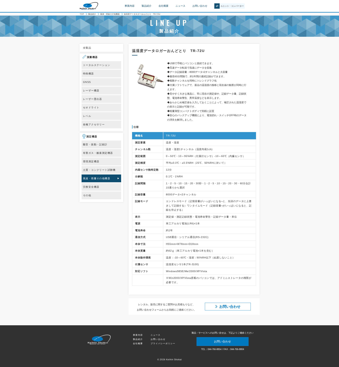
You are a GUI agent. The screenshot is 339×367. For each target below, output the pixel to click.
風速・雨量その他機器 (110, 14)
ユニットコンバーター (232, 6)
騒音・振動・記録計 (95, 144)
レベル (87, 116)
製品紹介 (146, 5)
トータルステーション (96, 65)
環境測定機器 (91, 161)
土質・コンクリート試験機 (99, 169)
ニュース (180, 5)
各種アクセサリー (94, 124)
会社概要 (163, 5)
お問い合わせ (199, 5)
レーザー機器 (91, 90)
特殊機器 (88, 73)
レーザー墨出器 (92, 99)
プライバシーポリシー (163, 343)
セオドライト (91, 107)
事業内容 (130, 5)
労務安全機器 (91, 186)
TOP (82, 14)
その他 (87, 195)
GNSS (87, 82)
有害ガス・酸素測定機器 (98, 153)
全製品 (87, 47)
